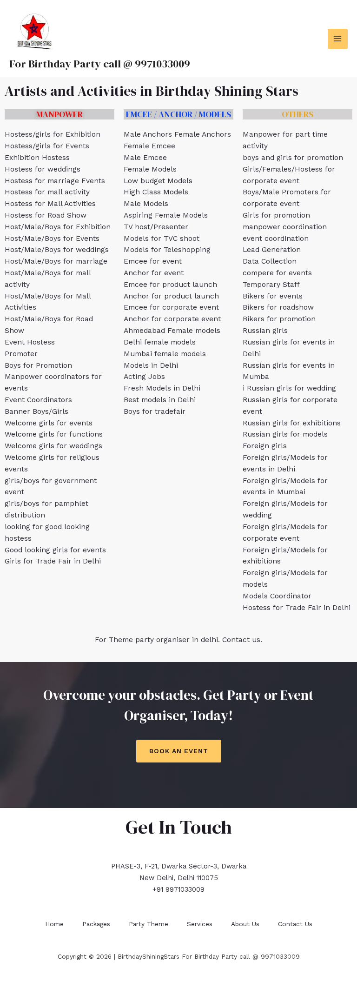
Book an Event (178, 751)
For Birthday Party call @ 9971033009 (99, 63)
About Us (245, 924)
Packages (96, 924)
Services (199, 924)
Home (54, 924)
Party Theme (148, 924)
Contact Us (295, 924)
